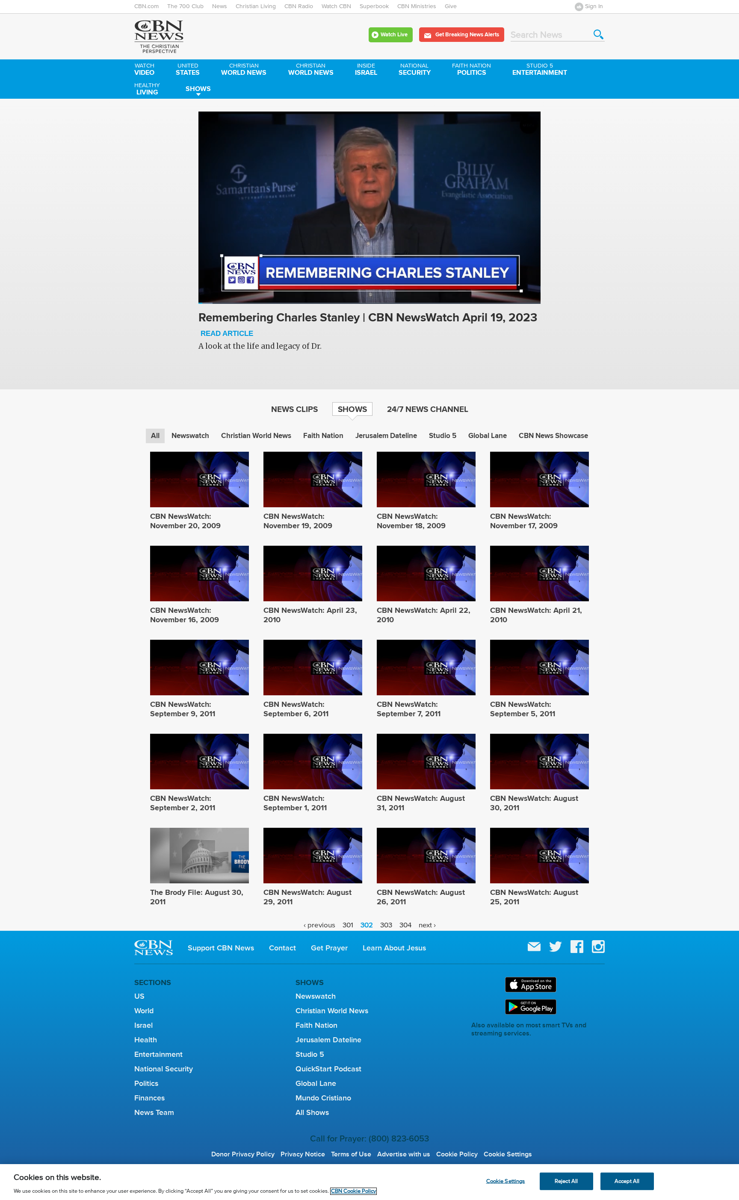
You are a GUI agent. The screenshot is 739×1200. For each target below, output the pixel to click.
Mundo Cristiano (323, 1098)
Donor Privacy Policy (243, 1154)
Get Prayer (329, 948)
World (144, 1010)
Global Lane (487, 435)
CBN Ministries (416, 6)
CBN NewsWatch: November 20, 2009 (185, 521)
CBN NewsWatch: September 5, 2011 (522, 709)
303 (386, 925)
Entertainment (539, 70)
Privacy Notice (303, 1154)
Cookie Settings (508, 1154)
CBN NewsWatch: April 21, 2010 (536, 615)
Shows (198, 89)
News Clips (294, 409)
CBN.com (146, 6)
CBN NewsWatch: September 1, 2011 (295, 803)
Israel (366, 70)
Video (144, 70)
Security (415, 70)
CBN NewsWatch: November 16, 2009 (184, 615)
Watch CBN (336, 6)
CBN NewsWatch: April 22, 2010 (423, 615)
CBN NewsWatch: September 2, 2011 (182, 803)
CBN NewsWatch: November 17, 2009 (524, 521)
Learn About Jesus (394, 948)
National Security (163, 1069)
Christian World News (256, 435)
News (219, 6)
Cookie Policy (457, 1154)
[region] (369, 1182)
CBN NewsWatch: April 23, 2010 (310, 615)
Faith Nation (323, 435)
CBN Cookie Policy (353, 1191)
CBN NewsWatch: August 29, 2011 (307, 897)
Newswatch (190, 435)
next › (427, 925)
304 (405, 925)
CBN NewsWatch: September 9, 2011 (182, 709)
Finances (149, 1098)
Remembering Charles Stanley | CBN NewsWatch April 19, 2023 (367, 324)
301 (348, 925)
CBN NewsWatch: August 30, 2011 (534, 803)
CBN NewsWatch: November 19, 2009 (297, 521)
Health (145, 1039)
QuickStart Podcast (328, 1069)
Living (147, 89)
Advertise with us (403, 1154)
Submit (598, 34)
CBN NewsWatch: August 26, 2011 (421, 897)
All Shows (312, 1112)
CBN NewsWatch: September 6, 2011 (295, 709)
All (155, 435)
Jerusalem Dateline (386, 435)
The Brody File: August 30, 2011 (196, 897)
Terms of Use (351, 1154)
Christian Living (256, 6)
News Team (154, 1112)
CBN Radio (298, 6)
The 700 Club (185, 6)
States (188, 70)
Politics (471, 70)
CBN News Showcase (553, 435)
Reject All (566, 1181)
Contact (282, 948)
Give (451, 6)
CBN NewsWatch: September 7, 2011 (408, 709)
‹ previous (319, 925)
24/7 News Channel (427, 409)
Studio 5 (442, 435)
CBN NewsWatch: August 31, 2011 (421, 803)
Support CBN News (221, 948)
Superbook (374, 6)
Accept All (627, 1181)
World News (243, 70)
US (139, 996)
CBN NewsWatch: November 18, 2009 (411, 521)
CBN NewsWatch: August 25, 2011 (534, 897)
